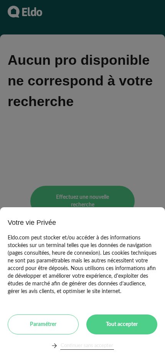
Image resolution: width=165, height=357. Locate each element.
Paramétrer (43, 324)
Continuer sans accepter (87, 345)
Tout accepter (122, 324)
